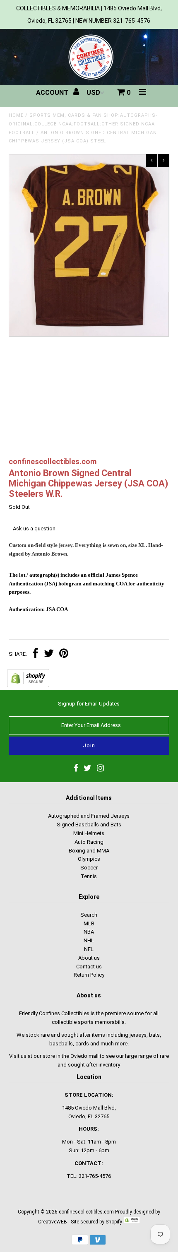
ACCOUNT (53, 92)
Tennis (89, 876)
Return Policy (89, 975)
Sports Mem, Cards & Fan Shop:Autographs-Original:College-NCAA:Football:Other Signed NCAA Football (83, 124)
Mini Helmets (88, 833)
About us (89, 958)
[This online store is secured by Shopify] (28, 685)
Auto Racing (89, 842)
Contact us (89, 966)
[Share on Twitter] (49, 654)
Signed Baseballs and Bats (89, 824)
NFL (89, 949)
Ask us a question (34, 528)
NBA (89, 932)
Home (16, 115)
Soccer (89, 867)
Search (88, 915)
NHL (89, 940)
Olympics (89, 859)
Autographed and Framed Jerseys (89, 816)
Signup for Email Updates (89, 704)
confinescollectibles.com (86, 1212)
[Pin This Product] (63, 654)
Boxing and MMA (89, 851)
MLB (89, 923)
